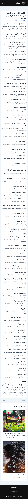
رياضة (17, 437)
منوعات (14, 437)
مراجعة (19, 477)
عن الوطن (14, 489)
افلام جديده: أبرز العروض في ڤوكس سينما (14, 474)
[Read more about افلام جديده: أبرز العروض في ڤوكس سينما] (14, 457)
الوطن (18, 3)
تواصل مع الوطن (14, 488)
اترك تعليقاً (23, 437)
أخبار (19, 437)
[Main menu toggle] (2, 3)
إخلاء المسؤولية (14, 491)
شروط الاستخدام (14, 493)
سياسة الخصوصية (14, 492)
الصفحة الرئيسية (14, 487)
